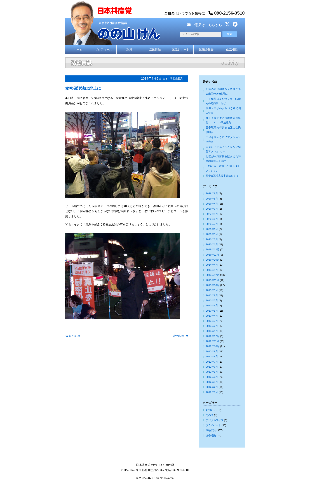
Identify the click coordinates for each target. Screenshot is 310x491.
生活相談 (232, 49)
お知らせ (211, 410)
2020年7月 (212, 224)
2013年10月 (212, 285)
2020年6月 (212, 229)
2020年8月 (212, 218)
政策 (129, 49)
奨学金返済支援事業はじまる (222, 175)
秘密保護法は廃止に (83, 88)
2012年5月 (212, 371)
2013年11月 (212, 280)
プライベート (213, 425)
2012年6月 (212, 366)
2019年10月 (212, 259)
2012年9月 (212, 351)
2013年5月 (212, 310)
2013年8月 (212, 295)
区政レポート (180, 49)
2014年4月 (212, 264)
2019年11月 (212, 254)
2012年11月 (212, 341)
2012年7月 (212, 361)
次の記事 (179, 335)
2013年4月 (212, 315)
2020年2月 (212, 239)
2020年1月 (212, 244)
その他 (209, 415)
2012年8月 (212, 356)
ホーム (78, 49)
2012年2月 (212, 387)
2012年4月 (212, 377)
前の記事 (74, 335)
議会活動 (211, 435)
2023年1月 (212, 213)
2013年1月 (212, 331)
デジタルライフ (214, 420)
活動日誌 (155, 49)
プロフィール (103, 49)
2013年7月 (212, 300)
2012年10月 (212, 346)
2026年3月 (212, 208)
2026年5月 (212, 198)
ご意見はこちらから (206, 25)
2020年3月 (212, 234)
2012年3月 (212, 382)
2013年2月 (212, 326)
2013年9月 (212, 290)
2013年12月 (212, 275)
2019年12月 (212, 249)
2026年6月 (212, 193)
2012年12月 (212, 336)
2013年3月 (212, 320)
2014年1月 (212, 269)
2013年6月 (212, 305)
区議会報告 (206, 49)
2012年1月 (212, 392)
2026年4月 (212, 203)
